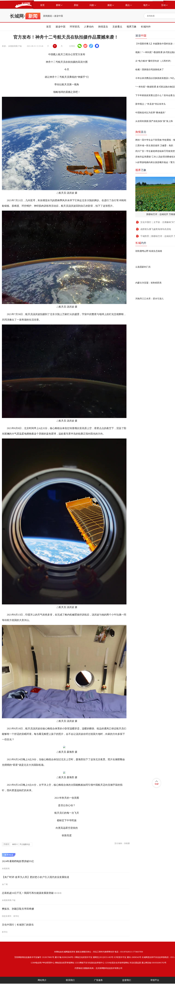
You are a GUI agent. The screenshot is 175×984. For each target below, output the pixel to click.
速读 (140, 35)
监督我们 (126, 980)
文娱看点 (117, 26)
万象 (140, 170)
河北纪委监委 (135, 963)
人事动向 (89, 26)
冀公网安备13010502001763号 (154, 963)
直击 (140, 131)
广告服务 (98, 980)
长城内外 (146, 26)
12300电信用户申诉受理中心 (43, 963)
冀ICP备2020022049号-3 (65, 957)
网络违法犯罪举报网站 (64, 963)
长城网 (17, 16)
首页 (48, 26)
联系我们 (70, 980)
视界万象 (131, 26)
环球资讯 (75, 26)
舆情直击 (103, 26)
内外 (140, 242)
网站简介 (42, 980)
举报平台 (154, 980)
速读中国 (58, 16)
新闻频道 (47, 16)
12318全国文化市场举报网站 (117, 963)
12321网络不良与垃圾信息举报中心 (89, 963)
